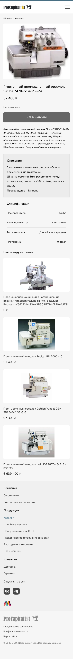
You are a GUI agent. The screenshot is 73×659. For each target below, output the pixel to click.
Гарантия (9, 573)
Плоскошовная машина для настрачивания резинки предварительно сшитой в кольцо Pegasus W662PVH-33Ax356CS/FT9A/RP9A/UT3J (35, 300)
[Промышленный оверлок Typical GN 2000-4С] (36, 334)
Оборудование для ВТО (19, 531)
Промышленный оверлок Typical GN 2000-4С (32, 356)
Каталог (9, 518)
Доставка (10, 567)
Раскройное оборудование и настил (26, 538)
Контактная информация (19, 502)
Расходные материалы (18, 544)
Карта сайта (10, 636)
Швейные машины (13, 18)
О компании (11, 495)
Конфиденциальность (15, 631)
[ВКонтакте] (7, 591)
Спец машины (13, 551)
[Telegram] (16, 591)
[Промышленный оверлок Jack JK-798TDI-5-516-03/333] (36, 442)
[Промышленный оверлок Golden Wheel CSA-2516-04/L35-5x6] (36, 386)
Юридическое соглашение (18, 626)
